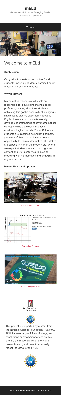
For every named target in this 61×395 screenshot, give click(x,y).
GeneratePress (43, 390)
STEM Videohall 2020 (30, 205)
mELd (30, 8)
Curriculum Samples (30, 246)
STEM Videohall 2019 (30, 286)
